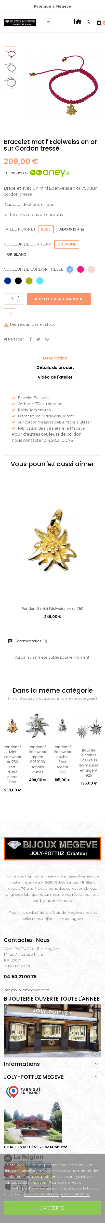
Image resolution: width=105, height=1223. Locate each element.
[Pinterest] (47, 339)
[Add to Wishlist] (9, 314)
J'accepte (52, 1208)
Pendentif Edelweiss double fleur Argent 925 (62, 759)
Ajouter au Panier (59, 299)
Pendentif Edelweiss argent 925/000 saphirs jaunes (37, 759)
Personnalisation (75, 1194)
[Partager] (30, 339)
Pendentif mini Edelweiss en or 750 (52, 608)
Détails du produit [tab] (55, 367)
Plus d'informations (41, 1194)
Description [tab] (55, 358)
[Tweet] (38, 339)
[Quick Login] (88, 22)
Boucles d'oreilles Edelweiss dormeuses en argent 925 (89, 763)
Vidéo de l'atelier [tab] (55, 377)
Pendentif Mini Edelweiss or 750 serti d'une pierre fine (12, 764)
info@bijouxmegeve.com (26, 990)
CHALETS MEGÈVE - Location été (36, 1147)
